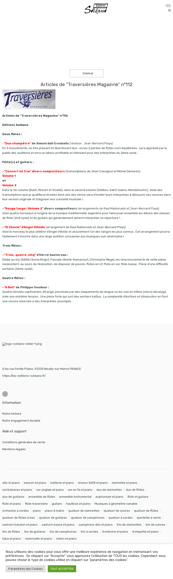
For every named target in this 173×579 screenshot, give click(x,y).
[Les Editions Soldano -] (98, 9)
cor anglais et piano (50, 489)
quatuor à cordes (121, 517)
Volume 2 (9, 185)
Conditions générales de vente (23, 442)
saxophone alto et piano (96, 524)
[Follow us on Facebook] (5, 394)
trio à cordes (89, 531)
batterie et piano (62, 482)
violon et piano (66, 538)
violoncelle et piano (38, 538)
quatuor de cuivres (117, 510)
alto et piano (11, 482)
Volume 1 (9, 175)
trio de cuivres (155, 524)
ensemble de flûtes (41, 496)
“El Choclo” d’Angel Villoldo (24, 227)
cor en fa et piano (80, 489)
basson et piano (35, 482)
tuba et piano (11, 538)
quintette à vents (149, 517)
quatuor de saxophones (88, 517)
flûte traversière (36, 503)
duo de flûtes (135, 489)
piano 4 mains (54, 510)
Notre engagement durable (21, 420)
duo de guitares (13, 496)
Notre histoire (11, 413)
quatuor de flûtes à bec (18, 517)
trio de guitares (35, 531)
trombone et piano (115, 531)
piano (37, 510)
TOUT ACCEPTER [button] (61, 568)
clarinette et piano (124, 482)
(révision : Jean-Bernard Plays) (58, 143)
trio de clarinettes (129, 524)
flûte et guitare (137, 496)
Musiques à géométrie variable (116, 503)
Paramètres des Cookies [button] (25, 568)
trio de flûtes (11, 531)
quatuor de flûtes (146, 510)
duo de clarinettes (109, 489)
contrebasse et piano (17, 489)
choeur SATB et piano (93, 482)
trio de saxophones (63, 531)
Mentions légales (14, 449)
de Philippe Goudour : (26, 287)
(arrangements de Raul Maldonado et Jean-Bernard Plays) (118, 208)
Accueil (7, 31)
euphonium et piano (109, 496)
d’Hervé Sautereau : (36, 255)
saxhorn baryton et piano (20, 524)
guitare (57, 503)
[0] (169, 9)
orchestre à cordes (15, 510)
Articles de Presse (32, 31)
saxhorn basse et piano (58, 524)
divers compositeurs (41, 208)
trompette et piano (145, 531)
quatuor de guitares (53, 517)
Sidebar (87, 73)
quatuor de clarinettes (84, 510)
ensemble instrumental (75, 496)
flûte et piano (11, 503)
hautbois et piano (78, 503)
